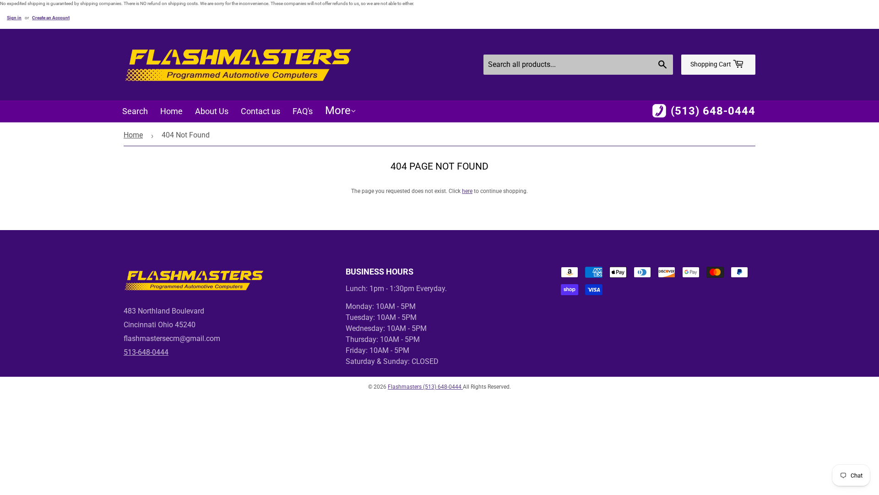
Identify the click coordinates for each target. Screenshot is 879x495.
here (467, 191)
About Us (211, 111)
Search (135, 111)
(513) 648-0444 (713, 110)
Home (171, 111)
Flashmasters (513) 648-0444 (425, 387)
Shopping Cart (711, 64)
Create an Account (51, 17)
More (338, 110)
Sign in (14, 17)
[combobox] (578, 65)
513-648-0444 (146, 352)
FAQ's (303, 111)
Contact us (260, 111)
